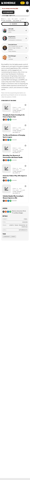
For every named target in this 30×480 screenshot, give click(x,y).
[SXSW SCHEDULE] (8, 3)
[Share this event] (26, 24)
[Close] (27, 11)
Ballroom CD (17, 20)
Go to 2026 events (8, 12)
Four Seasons (6, 20)
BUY (22, 3)
